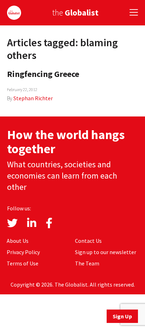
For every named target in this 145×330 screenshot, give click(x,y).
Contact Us (88, 240)
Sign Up (122, 316)
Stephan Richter (33, 98)
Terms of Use (22, 263)
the (75, 12)
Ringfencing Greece (43, 73)
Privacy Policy (23, 252)
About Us (18, 240)
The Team (87, 263)
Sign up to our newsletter (105, 252)
